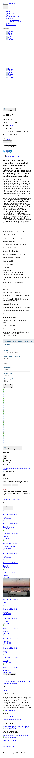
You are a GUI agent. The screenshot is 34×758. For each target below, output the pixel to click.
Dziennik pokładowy (12, 16)
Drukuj (8, 139)
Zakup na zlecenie (16, 21)
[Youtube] (23, 727)
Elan (11, 125)
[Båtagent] (9, 3)
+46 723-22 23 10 (8, 468)
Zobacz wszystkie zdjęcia (14, 449)
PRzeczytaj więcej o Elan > (11, 499)
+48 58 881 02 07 (8, 716)
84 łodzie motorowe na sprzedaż (16, 682)
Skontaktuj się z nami (9, 674)
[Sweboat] (9, 735)
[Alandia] (22, 735)
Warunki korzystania (9, 740)
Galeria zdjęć (11, 110)
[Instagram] (9, 728)
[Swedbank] (10, 737)
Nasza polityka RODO (10, 746)
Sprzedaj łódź (10, 13)
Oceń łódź (15, 485)
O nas (8, 23)
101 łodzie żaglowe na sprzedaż (13, 681)
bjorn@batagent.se (20, 468)
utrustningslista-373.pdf (13, 156)
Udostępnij (8, 142)
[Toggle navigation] (5, 6)
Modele (5, 690)
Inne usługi (9, 18)
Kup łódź (9, 11)
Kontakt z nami (11, 25)
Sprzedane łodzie (12, 15)
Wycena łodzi (14, 20)
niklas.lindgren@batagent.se (12, 719)
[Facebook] (10, 727)
